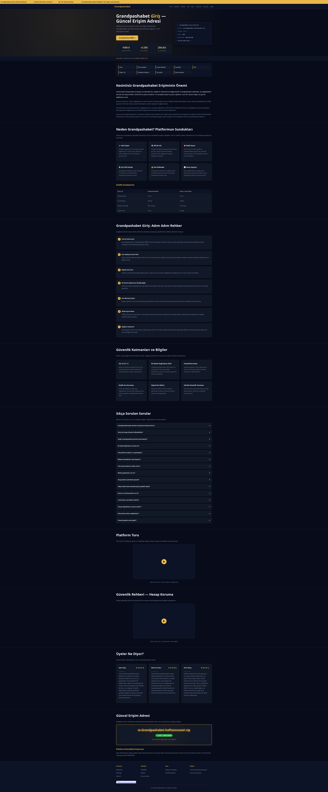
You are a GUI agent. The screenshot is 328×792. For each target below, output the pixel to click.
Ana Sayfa (119, 58)
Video (192, 6)
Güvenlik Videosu (143, 72)
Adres (212, 6)
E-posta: (198, 770)
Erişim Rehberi (161, 67)
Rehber (183, 6)
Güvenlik (198, 6)
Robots (118, 776)
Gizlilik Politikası (170, 773)
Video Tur (122, 72)
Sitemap (118, 773)
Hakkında (119, 770)
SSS (188, 6)
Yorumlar (205, 6)
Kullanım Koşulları (171, 770)
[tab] (164, 425)
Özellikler (177, 6)
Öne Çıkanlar (142, 67)
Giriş (170, 6)
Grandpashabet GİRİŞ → (127, 38)
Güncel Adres (179, 72)
